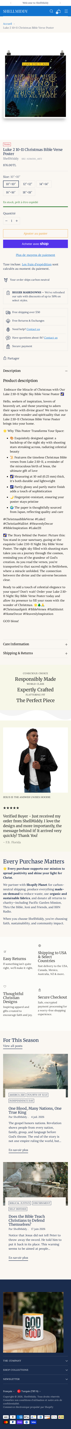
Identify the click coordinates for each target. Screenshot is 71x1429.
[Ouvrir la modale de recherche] (51, 11)
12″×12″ (27, 184)
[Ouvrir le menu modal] (66, 11)
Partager (13, 358)
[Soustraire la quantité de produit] (6, 220)
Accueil (7, 23)
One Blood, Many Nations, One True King (35, 1110)
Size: (11, 177)
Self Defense (17, 1209)
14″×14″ (44, 184)
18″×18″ (27, 192)
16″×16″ (11, 192)
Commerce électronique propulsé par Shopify (28, 1407)
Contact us (33, 329)
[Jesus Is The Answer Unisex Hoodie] (35, 760)
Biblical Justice (19, 1203)
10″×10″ (11, 184)
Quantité (9, 213)
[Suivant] (60, 3)
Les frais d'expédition (37, 264)
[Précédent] (11, 3)
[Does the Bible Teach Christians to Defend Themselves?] (35, 1184)
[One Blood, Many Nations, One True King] (35, 1075)
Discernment (41, 1203)
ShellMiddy (11, 158)
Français (7, 1391)
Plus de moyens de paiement (35, 255)
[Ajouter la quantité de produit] (17, 220)
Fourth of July (38, 1094)
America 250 (16, 1094)
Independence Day (21, 1100)
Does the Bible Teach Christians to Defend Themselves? (27, 1220)
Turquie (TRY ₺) (29, 1391)
